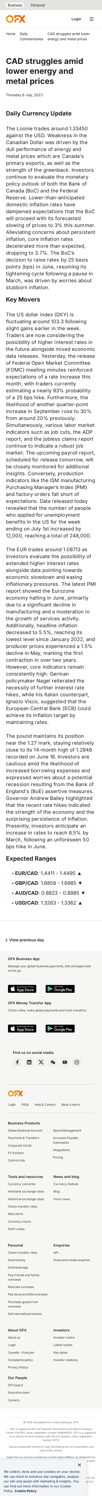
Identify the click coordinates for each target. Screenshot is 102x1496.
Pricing (58, 1157)
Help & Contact (45, 1104)
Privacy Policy (18, 1367)
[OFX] (15, 19)
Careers (13, 1400)
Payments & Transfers (23, 1138)
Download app (18, 1267)
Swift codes (16, 1229)
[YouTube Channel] (64, 1062)
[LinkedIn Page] (29, 1062)
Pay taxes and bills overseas (28, 1294)
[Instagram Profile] (76, 1062)
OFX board (15, 1385)
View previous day (26, 939)
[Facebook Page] (17, 1062)
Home (10, 34)
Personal (38, 5)
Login (76, 19)
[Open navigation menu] (91, 19)
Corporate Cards (19, 1145)
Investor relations (65, 1360)
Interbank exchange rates (26, 1191)
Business (15, 5)
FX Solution (16, 1153)
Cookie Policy (26, 1491)
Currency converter (22, 1184)
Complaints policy (20, 1360)
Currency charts (19, 1221)
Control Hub (16, 1160)
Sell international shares (25, 1314)
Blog (56, 1191)
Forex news (61, 1199)
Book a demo (71, 1104)
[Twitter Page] (41, 1062)
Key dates (60, 1352)
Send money (17, 1260)
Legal (12, 1345)
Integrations (61, 1150)
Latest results (62, 1345)
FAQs (25, 1104)
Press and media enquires (71, 1260)
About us (14, 1337)
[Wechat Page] (53, 1062)
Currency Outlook (65, 1184)
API (55, 1252)
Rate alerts (15, 1214)
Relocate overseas (21, 1287)
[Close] (79, 1464)
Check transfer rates (22, 1206)
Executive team (19, 1392)
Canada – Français (21, 1352)
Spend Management (67, 1130)
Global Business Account (25, 1130)
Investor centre (64, 1337)
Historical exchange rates (26, 1199)
